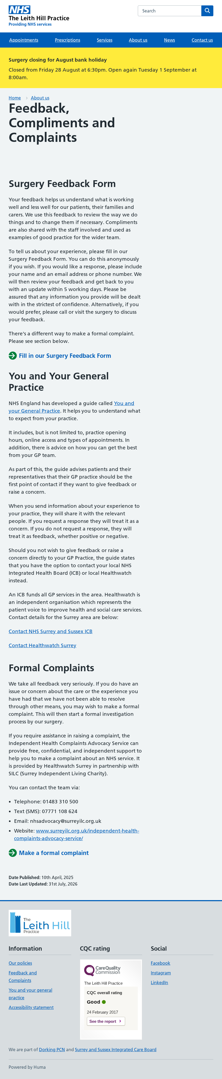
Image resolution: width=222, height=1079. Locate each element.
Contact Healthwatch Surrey (42, 645)
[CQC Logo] (102, 971)
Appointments (23, 40)
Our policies (20, 963)
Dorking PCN (52, 1049)
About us (138, 40)
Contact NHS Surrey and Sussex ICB (51, 631)
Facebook (160, 963)
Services (104, 40)
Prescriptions (67, 40)
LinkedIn (159, 982)
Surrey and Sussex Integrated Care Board (115, 1049)
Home (15, 98)
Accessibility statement (31, 1007)
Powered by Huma (27, 1067)
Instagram (161, 973)
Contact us (202, 40)
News (169, 40)
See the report (102, 1021)
